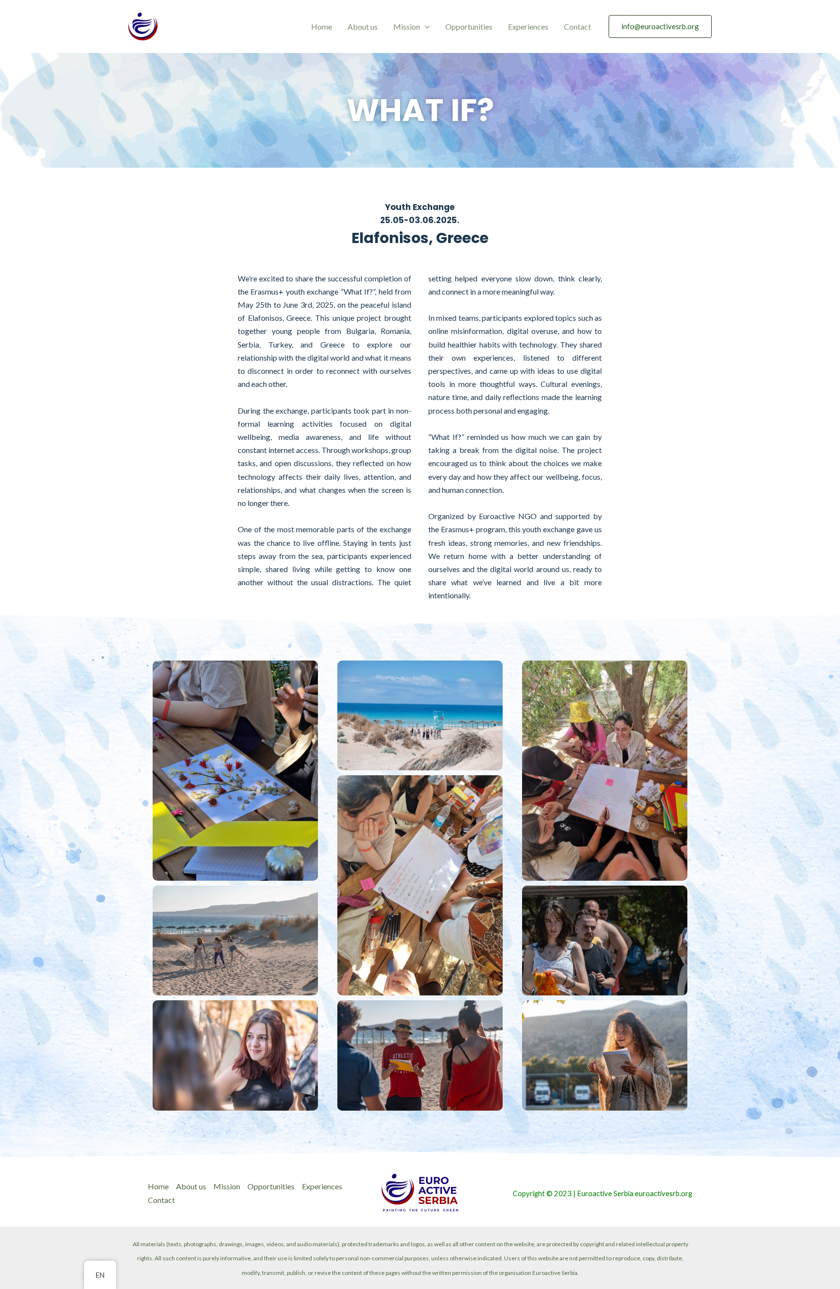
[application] (425, 27)
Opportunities (468, 26)
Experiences (528, 26)
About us (363, 26)
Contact (577, 26)
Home (321, 26)
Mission (406, 26)
